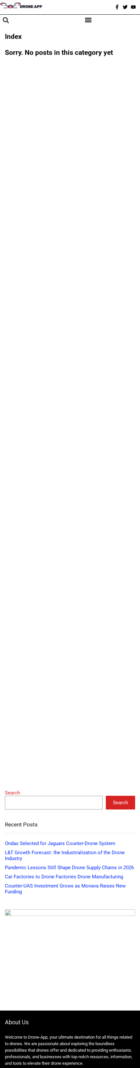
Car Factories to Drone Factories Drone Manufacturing (64, 877)
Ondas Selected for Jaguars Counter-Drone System (60, 843)
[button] (5, 20)
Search (12, 793)
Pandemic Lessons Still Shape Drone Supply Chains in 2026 (69, 868)
